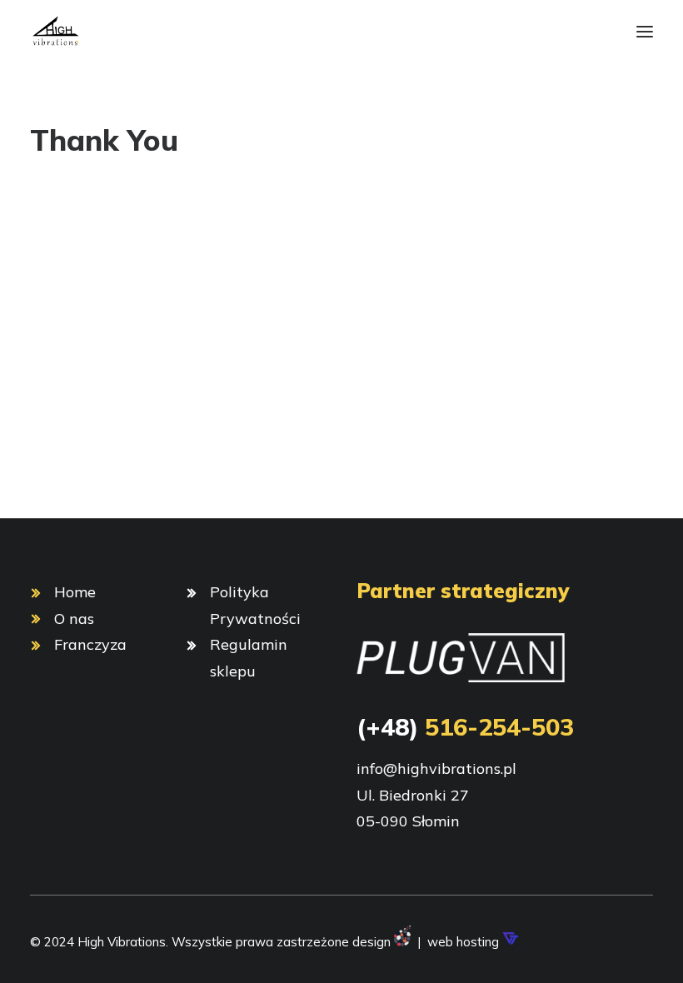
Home (75, 591)
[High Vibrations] (55, 31)
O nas (74, 618)
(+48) (465, 726)
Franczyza (90, 644)
